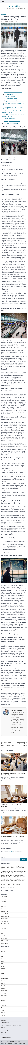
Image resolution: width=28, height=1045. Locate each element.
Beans (2, 949)
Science (3, 1002)
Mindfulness (4, 990)
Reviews (3, 1000)
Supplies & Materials (10, 96)
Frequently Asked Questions (11, 123)
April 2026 (3, 906)
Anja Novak (4, 21)
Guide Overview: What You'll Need (13, 92)
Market (3, 988)
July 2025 (3, 928)
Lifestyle (3, 14)
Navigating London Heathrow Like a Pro (14, 101)
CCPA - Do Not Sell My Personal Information (11, 1025)
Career (2, 953)
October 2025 (4, 921)
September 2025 (5, 923)
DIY (2, 963)
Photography (4, 993)
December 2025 (5, 916)
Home (2, 976)
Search (3, 857)
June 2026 (3, 901)
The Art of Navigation (9, 118)
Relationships (4, 998)
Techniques (3, 1005)
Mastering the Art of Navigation (12, 121)
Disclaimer (3, 1032)
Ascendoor (9, 1043)
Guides (2, 973)
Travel (2, 1010)
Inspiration (3, 980)
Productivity (4, 995)
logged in (10, 851)
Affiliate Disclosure (5, 1022)
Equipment (3, 966)
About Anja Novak (16, 710)
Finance (3, 968)
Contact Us (3, 1027)
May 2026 (3, 904)
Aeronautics (14, 6)
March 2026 (4, 908)
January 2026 (4, 913)
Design (2, 961)
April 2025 (3, 935)
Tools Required (9, 94)
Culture (3, 958)
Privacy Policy (4, 1034)
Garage (3, 971)
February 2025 (4, 940)
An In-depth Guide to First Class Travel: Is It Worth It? (12, 837)
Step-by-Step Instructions (10, 98)
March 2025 (4, 938)
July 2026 (3, 899)
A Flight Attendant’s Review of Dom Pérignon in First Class (13, 805)
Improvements (4, 978)
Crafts (2, 956)
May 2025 (3, 933)
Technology (4, 1007)
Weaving (3, 1012)
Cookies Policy (4, 1030)
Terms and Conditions (6, 1037)
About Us (3, 1020)
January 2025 (4, 943)
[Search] (26, 2)
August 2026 (4, 896)
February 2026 (4, 911)
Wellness (3, 1015)
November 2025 (5, 918)
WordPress (22, 1043)
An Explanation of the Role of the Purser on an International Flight (13, 774)
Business (3, 951)
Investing (3, 983)
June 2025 (3, 930)
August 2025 (4, 926)
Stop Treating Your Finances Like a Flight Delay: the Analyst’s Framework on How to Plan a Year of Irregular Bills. (13, 867)
